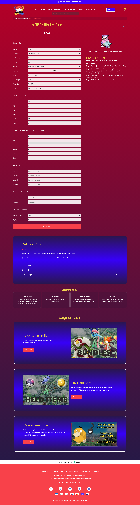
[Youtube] (70, 489)
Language (16, 80)
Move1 (15, 171)
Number (16, 202)
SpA (14, 115)
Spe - (15, 158)
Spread (25, 270)
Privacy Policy (45, 471)
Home (37, 9)
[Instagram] (60, 489)
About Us (96, 471)
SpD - (15, 154)
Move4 (15, 184)
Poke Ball (16, 84)
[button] (28, 350)
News (81, 9)
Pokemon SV (45, 9)
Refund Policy (86, 471)
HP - (14, 137)
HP (14, 102)
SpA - (15, 149)
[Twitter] (79, 489)
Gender (15, 54)
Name (15, 198)
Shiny (15, 49)
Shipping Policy (73, 471)
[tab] (70, 250)
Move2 (15, 176)
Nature (15, 66)
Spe (14, 123)
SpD (14, 119)
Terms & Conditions (59, 471)
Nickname (16, 58)
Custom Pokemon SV (23, 18)
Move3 (15, 180)
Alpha (15, 220)
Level (15, 62)
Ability (15, 75)
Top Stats (26, 265)
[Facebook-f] (51, 489)
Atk (14, 106)
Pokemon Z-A (59, 9)
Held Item (16, 71)
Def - (15, 145)
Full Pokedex (72, 9)
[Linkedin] (89, 489)
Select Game (18, 216)
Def (14, 110)
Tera (14, 88)
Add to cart (47, 226)
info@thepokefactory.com (72, 483)
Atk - (14, 141)
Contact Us (88, 9)
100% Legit (27, 275)
